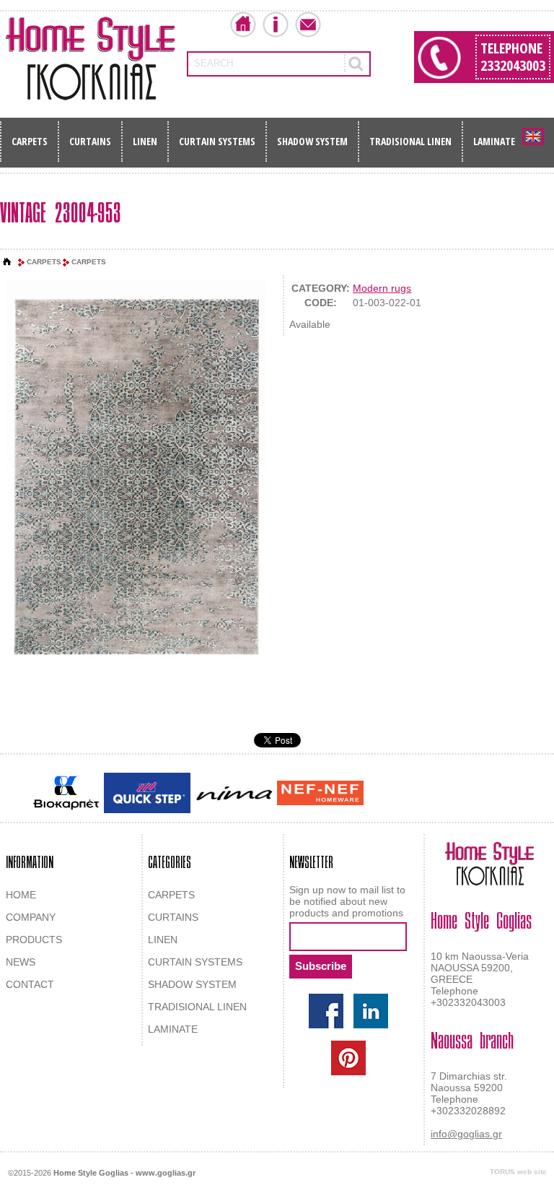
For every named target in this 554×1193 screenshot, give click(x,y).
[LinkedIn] (370, 1011)
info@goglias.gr (466, 1134)
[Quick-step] (147, 792)
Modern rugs (382, 288)
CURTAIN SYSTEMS (217, 141)
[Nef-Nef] (320, 793)
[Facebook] (326, 1011)
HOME (21, 895)
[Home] (7, 262)
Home (243, 25)
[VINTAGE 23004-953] (136, 477)
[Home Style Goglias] (90, 58)
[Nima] (233, 793)
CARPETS (30, 141)
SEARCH (213, 63)
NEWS (20, 962)
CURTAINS (90, 141)
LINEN (145, 141)
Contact (308, 25)
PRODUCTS (34, 939)
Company (276, 25)
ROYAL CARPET (457, 794)
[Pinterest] (348, 1058)
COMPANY (31, 917)
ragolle (510, 794)
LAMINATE (494, 141)
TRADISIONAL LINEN (410, 141)
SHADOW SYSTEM (312, 141)
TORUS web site (518, 1172)
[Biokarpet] (66, 793)
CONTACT (30, 984)
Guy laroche (391, 794)
